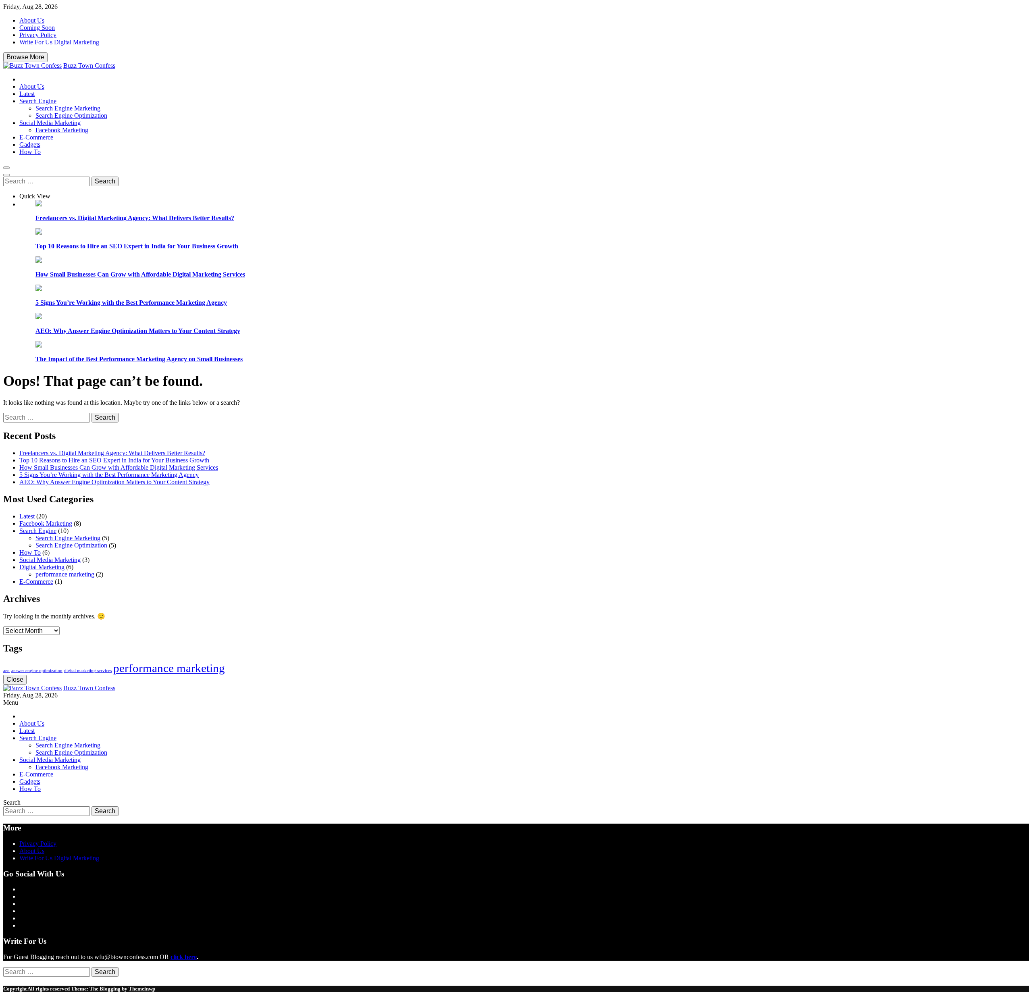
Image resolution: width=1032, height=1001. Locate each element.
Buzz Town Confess (89, 65)
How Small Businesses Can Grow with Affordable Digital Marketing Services (140, 274)
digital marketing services (88, 670)
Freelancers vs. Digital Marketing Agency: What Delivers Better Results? (134, 217)
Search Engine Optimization (71, 115)
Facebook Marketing (61, 130)
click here (184, 956)
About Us (31, 20)
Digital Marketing (41, 567)
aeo (6, 670)
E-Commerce (36, 137)
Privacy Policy (37, 34)
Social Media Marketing (50, 122)
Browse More (25, 57)
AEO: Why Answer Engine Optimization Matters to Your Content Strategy (137, 330)
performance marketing (64, 574)
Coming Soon (37, 27)
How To (30, 151)
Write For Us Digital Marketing (59, 42)
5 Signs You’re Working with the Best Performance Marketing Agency (131, 302)
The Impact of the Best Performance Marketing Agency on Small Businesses (139, 359)
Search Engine (37, 101)
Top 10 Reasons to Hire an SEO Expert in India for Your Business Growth (136, 246)
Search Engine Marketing (67, 108)
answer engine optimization (36, 670)
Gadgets (29, 144)
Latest (27, 93)
